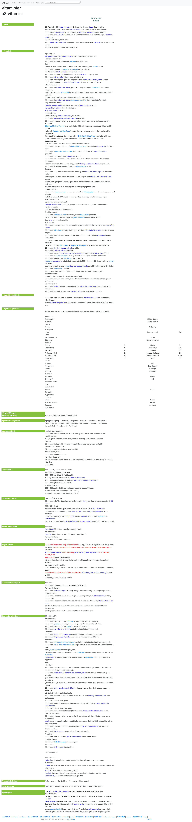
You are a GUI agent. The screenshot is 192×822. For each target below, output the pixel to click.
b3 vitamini (33, 816)
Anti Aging (40, 3)
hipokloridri (84, 215)
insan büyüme (59, 645)
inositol (121, 816)
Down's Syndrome (61, 256)
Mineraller (30, 3)
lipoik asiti (137, 816)
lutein (145, 817)
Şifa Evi (5, 3)
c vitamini (65, 817)
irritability (67, 258)
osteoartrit (96, 87)
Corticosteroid (60, 642)
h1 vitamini (113, 817)
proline (57, 624)
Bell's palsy (64, 245)
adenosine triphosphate (63, 151)
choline (72, 817)
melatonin (81, 652)
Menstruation (89, 192)
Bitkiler (13, 3)
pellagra (73, 61)
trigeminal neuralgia (78, 245)
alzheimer (58, 230)
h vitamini (106, 817)
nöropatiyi (58, 269)
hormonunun (70, 642)
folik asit (98, 816)
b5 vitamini (45, 816)
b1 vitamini (15, 817)
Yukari (149, 819)
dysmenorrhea (59, 192)
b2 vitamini (23, 817)
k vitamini (128, 817)
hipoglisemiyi (81, 166)
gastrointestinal (79, 217)
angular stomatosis (70, 69)
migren (49, 261)
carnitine (70, 621)
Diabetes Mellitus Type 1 (54, 126)
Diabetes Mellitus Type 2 (78, 146)
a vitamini (6, 817)
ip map (72, 819)
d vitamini (80, 817)
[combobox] (62, 2)
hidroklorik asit (60, 215)
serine (69, 626)
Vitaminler (21, 3)
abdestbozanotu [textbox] (52, 2)
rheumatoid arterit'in (78, 100)
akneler (95, 67)
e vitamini (89, 817)
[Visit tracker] (68, 819)
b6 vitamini (56, 817)
